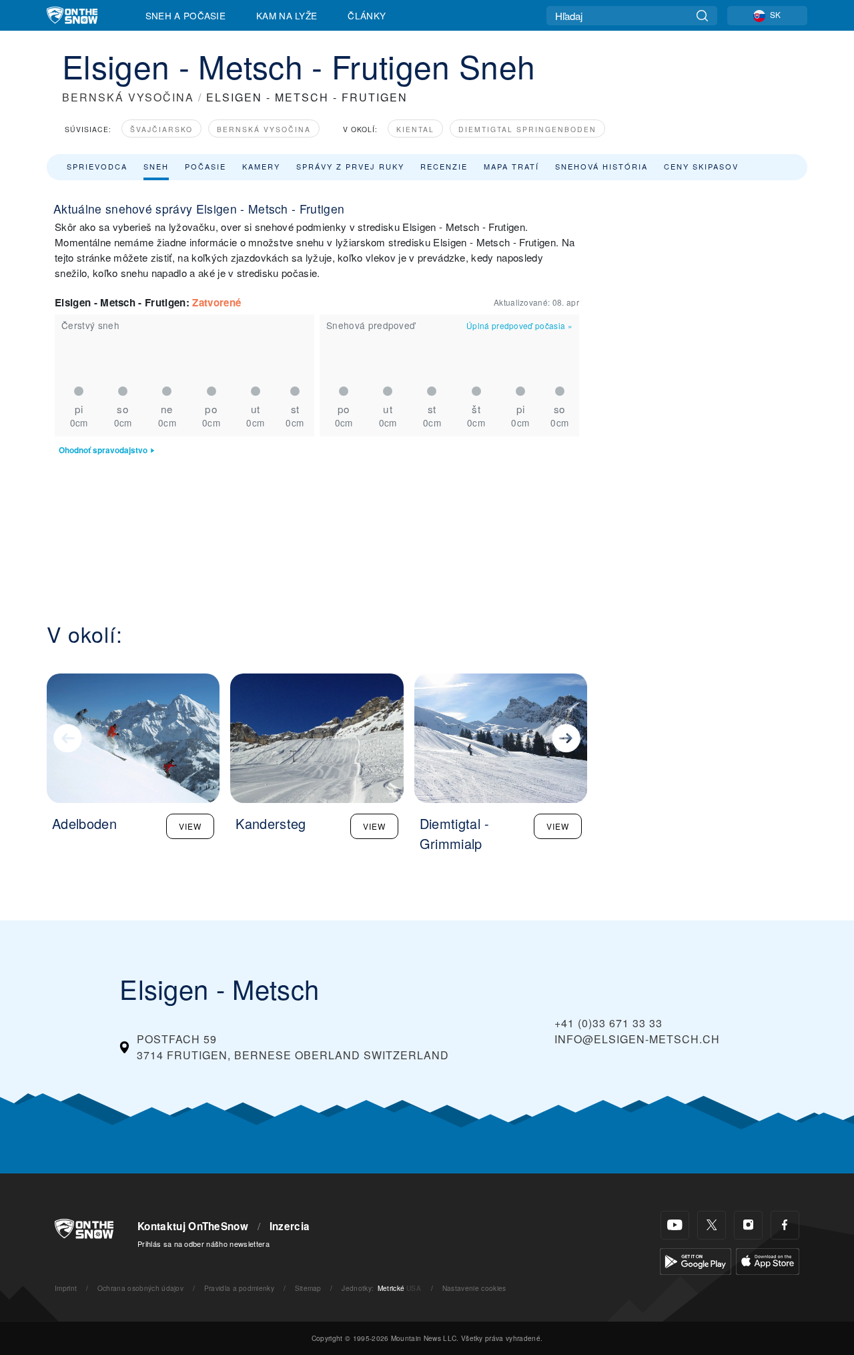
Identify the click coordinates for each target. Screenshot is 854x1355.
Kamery (261, 166)
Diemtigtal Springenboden (527, 129)
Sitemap (308, 1288)
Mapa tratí (511, 166)
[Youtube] (675, 1225)
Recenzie (444, 166)
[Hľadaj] (702, 15)
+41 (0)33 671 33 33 (608, 1023)
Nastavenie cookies (474, 1288)
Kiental (415, 129)
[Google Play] (695, 1260)
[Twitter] (711, 1225)
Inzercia (290, 1226)
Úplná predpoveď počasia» (519, 325)
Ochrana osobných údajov (140, 1288)
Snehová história (601, 166)
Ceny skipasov (701, 166)
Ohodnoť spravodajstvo (103, 450)
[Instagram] (748, 1225)
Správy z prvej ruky (350, 166)
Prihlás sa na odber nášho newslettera (203, 1243)
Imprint (66, 1288)
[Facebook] (785, 1225)
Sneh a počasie (185, 15)
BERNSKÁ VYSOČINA (128, 97)
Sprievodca (97, 166)
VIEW (190, 826)
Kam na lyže (287, 15)
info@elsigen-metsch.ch (637, 1039)
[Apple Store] (767, 1260)
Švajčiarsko (161, 129)
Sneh (156, 166)
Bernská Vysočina (264, 129)
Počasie (205, 166)
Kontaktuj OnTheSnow (192, 1226)
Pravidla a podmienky (239, 1288)
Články (367, 15)
